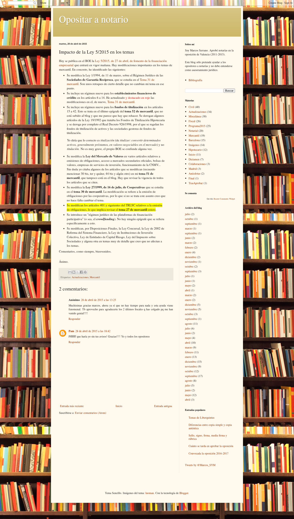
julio (187, 214)
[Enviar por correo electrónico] (70, 272)
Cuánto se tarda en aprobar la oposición (211, 446)
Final (191, 178)
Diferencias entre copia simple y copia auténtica (210, 426)
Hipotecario (195, 150)
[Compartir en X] (78, 272)
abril (187, 290)
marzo (188, 228)
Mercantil (95, 277)
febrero (189, 247)
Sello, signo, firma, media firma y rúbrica (208, 437)
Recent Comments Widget (224, 198)
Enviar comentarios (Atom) (90, 413)
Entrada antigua (163, 406)
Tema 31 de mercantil (120, 102)
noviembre (191, 261)
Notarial (193, 131)
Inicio (119, 406)
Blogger (183, 493)
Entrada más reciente (72, 406)
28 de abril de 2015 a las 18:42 (92, 331)
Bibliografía (195, 80)
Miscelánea (195, 116)
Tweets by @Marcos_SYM (200, 465)
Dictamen (194, 159)
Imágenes (194, 145)
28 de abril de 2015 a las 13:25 (98, 300)
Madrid (193, 169)
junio (188, 238)
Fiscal (192, 121)
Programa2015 (197, 126)
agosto (188, 323)
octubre (189, 219)
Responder (74, 319)
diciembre (190, 257)
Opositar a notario (93, 18)
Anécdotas (194, 173)
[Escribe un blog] (74, 272)
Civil (191, 107)
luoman (149, 493)
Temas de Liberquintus (201, 417)
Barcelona (194, 140)
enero (188, 252)
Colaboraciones (197, 164)
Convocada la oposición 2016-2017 (208, 453)
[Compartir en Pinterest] (85, 272)
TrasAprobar (196, 183)
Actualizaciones (80, 277)
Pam (71, 331)
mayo (188, 285)
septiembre (191, 224)
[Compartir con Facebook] (81, 272)
